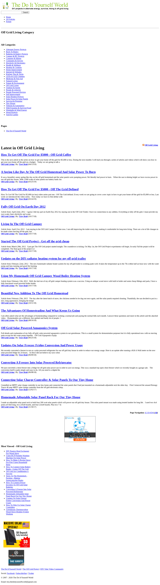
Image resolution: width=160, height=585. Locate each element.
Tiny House (10, 103)
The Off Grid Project (30, 569)
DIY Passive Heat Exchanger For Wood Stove (17, 452)
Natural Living (12, 81)
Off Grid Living (12, 85)
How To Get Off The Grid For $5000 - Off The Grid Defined (39, 189)
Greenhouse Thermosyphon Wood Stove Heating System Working (17, 511)
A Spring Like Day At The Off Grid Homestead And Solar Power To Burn (48, 171)
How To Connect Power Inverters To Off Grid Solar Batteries (17, 485)
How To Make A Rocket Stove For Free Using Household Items (18, 462)
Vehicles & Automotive (15, 106)
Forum (8, 21)
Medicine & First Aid (14, 79)
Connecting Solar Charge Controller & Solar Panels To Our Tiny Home (47, 379)
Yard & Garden (12, 115)
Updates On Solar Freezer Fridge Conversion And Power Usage (42, 345)
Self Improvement (13, 94)
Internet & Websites (14, 72)
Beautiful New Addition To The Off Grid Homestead (34, 293)
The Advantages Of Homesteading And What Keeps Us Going (40, 310)
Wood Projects (12, 112)
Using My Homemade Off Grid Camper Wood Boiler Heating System (45, 275)
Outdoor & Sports (13, 88)
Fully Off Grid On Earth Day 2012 (23, 206)
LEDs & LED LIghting (15, 76)
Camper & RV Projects (15, 56)
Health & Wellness (13, 65)
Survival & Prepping (14, 101)
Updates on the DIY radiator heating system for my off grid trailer (43, 258)
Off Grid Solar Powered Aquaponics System (29, 328)
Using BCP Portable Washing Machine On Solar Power (17, 457)
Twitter (31, 573)
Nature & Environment (15, 83)
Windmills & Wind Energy (16, 110)
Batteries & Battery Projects (17, 54)
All (156, 413)
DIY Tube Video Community (52, 569)
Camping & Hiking (13, 58)
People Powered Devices (16, 92)
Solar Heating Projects (15, 97)
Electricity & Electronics (15, 63)
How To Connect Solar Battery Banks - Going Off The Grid (18, 468)
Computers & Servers (14, 61)
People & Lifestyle (13, 90)
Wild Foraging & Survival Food (18, 108)
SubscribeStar (21, 573)
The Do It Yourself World (16, 131)
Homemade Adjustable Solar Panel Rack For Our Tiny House (40, 397)
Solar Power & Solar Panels (17, 99)
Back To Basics (12, 52)
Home (8, 17)
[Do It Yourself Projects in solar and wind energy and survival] (35, 10)
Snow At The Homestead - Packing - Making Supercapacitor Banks (16, 478)
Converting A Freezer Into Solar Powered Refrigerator (36, 362)
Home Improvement (14, 70)
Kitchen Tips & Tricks (15, 74)
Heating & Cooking (14, 67)
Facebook (11, 573)
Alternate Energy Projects (16, 49)
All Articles (10, 19)
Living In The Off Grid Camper (21, 224)
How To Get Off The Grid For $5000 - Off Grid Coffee (36, 154)
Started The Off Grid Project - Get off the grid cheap (35, 241)
